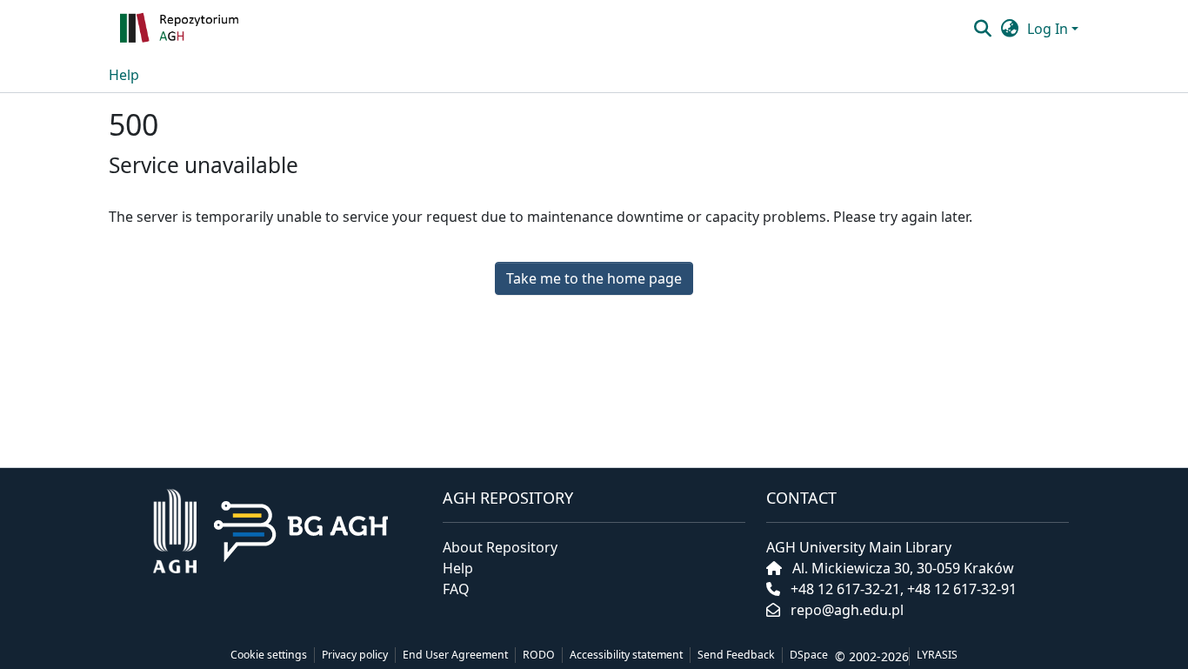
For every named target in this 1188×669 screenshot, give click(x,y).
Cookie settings (268, 654)
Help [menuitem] (124, 74)
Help (458, 568)
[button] (233, 28)
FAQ (456, 589)
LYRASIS (937, 654)
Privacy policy (355, 654)
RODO (539, 654)
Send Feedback (736, 654)
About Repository (500, 547)
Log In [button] (1049, 28)
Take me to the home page (594, 278)
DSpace (809, 654)
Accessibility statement (626, 654)
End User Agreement (455, 654)
